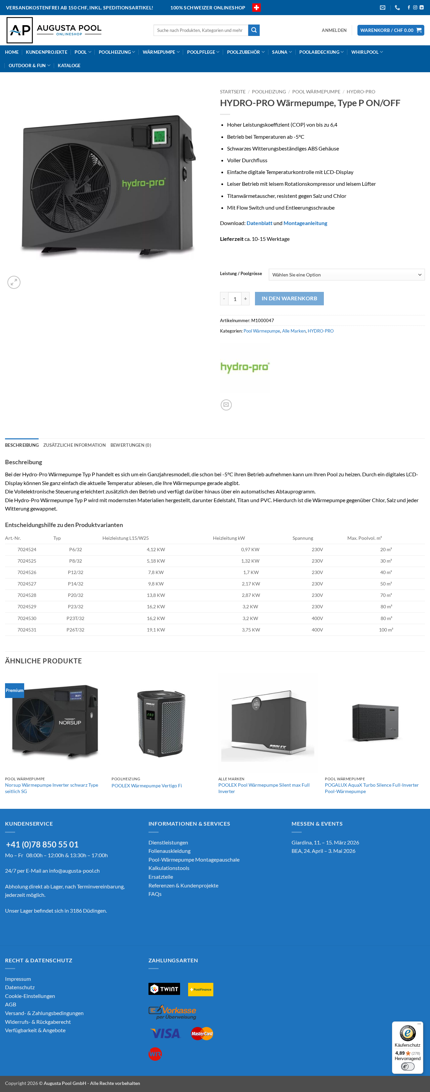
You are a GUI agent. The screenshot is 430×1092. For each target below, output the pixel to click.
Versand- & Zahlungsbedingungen (44, 1013)
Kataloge (69, 65)
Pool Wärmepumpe (316, 91)
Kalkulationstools (168, 868)
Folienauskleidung (169, 850)
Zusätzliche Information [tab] (74, 445)
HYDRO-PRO (361, 91)
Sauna (279, 52)
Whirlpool (365, 52)
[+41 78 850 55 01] (398, 7)
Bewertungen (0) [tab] (131, 445)
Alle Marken (294, 331)
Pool (81, 52)
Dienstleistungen (168, 842)
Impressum (18, 978)
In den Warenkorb (289, 298)
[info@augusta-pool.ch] (383, 7)
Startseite (233, 91)
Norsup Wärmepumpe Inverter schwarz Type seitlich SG (51, 788)
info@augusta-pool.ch (74, 870)
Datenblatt (259, 223)
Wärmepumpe (159, 52)
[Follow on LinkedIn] (422, 7)
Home (11, 52)
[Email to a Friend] (226, 404)
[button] (334, 30)
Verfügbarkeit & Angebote (35, 1030)
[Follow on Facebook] (409, 7)
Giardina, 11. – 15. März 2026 (325, 842)
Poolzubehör (243, 52)
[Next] (425, 740)
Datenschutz (20, 987)
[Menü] (419, 1025)
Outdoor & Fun (27, 65)
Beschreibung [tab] (22, 445)
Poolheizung (115, 52)
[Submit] (254, 30)
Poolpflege (201, 52)
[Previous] (5, 740)
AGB (10, 1004)
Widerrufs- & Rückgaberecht (38, 1021)
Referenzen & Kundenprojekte (183, 885)
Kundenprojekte (46, 52)
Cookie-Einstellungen (30, 996)
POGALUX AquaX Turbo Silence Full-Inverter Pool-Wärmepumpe (372, 788)
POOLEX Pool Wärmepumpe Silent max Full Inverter (264, 788)
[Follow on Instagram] (415, 7)
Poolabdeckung (319, 52)
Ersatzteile (160, 876)
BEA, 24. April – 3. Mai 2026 (323, 850)
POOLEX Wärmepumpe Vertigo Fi (147, 785)
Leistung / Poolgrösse (241, 273)
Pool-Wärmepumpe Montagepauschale (194, 859)
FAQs (155, 893)
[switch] (408, 1066)
